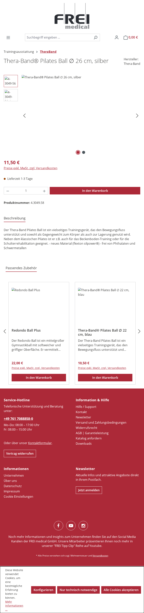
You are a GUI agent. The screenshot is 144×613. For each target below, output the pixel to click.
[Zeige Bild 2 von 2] (83, 152)
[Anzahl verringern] (8, 190)
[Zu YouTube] (71, 525)
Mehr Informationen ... (14, 605)
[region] (72, 115)
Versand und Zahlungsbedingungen (101, 422)
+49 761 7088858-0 (18, 418)
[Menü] (8, 37)
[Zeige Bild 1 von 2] (78, 152)
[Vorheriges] (24, 115)
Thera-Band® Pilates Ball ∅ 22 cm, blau (102, 332)
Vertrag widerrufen (20, 453)
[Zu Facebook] (58, 525)
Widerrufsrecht (86, 428)
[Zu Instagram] (83, 525)
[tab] (15, 218)
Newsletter (83, 417)
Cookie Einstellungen (18, 496)
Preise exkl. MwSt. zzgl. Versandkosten (30, 168)
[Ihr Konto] (116, 37)
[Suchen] (95, 37)
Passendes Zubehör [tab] (21, 268)
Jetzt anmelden (89, 490)
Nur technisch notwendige (78, 590)
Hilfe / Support (86, 407)
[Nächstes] (137, 115)
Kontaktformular (40, 443)
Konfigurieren (43, 590)
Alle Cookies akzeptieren (121, 590)
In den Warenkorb (95, 191)
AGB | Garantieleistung (92, 433)
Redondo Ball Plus (26, 330)
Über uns (10, 481)
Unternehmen (14, 475)
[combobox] (58, 37)
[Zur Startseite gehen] (72, 16)
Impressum (12, 491)
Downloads (84, 443)
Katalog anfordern (89, 438)
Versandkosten (100, 555)
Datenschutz (13, 486)
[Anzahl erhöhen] (44, 190)
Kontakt (81, 412)
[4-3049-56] (81, 115)
